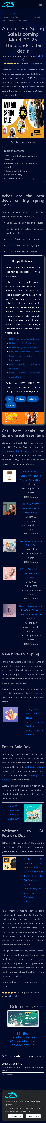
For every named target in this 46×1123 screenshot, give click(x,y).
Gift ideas (32, 399)
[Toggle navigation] (41, 4)
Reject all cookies (33, 1116)
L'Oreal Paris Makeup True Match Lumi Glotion (30, 573)
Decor (10, 399)
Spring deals (32, 709)
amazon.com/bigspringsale (15, 451)
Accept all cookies (15, 1116)
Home (4, 14)
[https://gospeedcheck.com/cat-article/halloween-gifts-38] (23, 417)
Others (27, 901)
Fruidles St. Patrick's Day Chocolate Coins (33, 863)
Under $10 (13, 810)
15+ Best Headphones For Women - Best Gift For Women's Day (23, 1039)
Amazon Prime (37, 693)
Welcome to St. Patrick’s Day (20, 178)
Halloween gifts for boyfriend (24, 339)
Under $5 (12, 806)
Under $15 (13, 814)
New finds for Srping (16, 171)
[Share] (23, 60)
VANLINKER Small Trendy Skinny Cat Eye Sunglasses (33, 875)
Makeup (11, 405)
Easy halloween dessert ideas (24, 351)
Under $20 (13, 818)
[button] (4, 1022)
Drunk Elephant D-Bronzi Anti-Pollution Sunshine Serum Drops (31, 475)
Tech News (14, 14)
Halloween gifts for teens (22, 343)
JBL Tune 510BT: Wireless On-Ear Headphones (31, 508)
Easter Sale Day (14, 174)
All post (40, 1006)
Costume (20, 399)
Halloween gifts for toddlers (23, 347)
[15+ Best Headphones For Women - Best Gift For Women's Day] (23, 1018)
